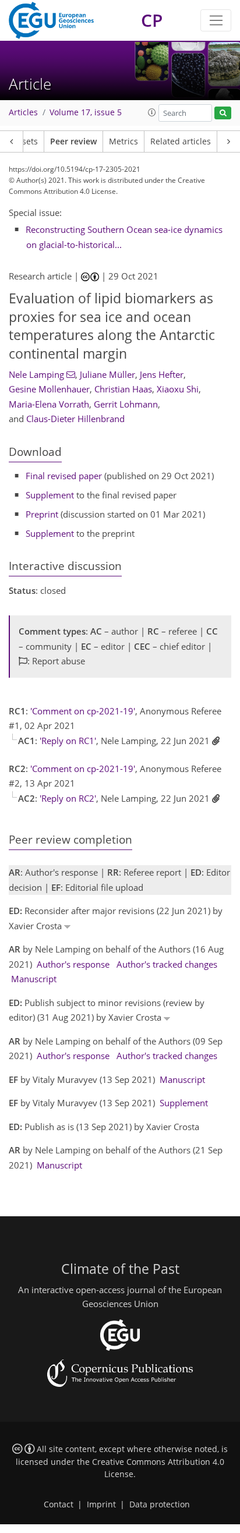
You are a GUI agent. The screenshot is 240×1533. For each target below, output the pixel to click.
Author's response (73, 964)
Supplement (50, 495)
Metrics (123, 141)
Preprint (42, 514)
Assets (25, 141)
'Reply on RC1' (68, 740)
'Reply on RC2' (68, 798)
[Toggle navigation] (215, 20)
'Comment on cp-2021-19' (82, 711)
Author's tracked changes (167, 964)
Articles (23, 112)
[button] (152, 112)
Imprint (101, 1504)
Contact (58, 1504)
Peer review (73, 141)
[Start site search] (222, 113)
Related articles (180, 141)
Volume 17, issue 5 (86, 112)
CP (152, 20)
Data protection (159, 1504)
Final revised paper (64, 476)
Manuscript (34, 979)
